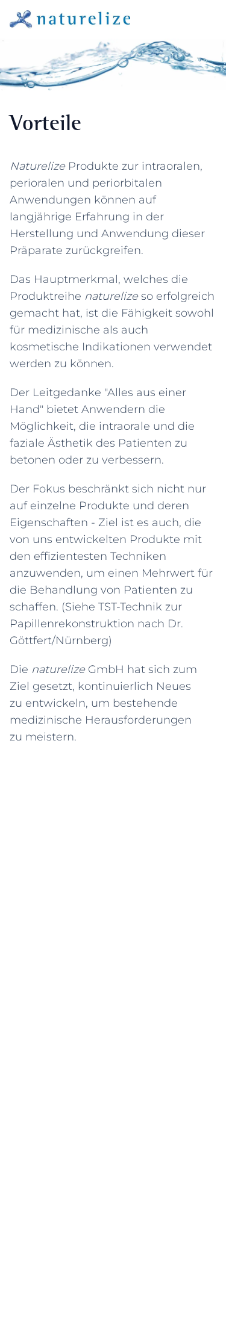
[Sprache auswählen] (187, 19)
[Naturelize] (70, 19)
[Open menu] (210, 19)
